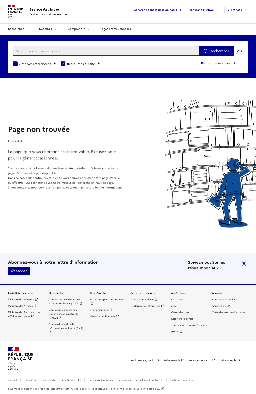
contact (12, 380)
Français (236, 10)
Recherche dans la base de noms (154, 10)
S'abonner (19, 270)
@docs (175, 331)
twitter (244, 264)
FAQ (239, 50)
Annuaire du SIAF (222, 306)
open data (30, 380)
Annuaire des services (224, 299)
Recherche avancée (216, 63)
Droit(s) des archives (142, 299)
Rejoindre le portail (182, 319)
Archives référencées (35, 63)
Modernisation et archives (145, 306)
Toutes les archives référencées (189, 325)
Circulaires (177, 299)
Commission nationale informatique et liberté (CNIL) (66, 326)
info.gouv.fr (172, 360)
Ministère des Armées (20, 306)
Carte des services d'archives (228, 312)
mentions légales (71, 380)
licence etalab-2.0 (150, 389)
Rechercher (16, 29)
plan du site (49, 380)
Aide (174, 306)
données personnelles (100, 380)
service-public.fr (200, 360)
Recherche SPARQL (201, 10)
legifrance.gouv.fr (142, 360)
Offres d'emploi (180, 312)
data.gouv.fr (228, 360)
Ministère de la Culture (21, 299)
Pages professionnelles (115, 29)
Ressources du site (81, 63)
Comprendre (76, 29)
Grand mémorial (99, 310)
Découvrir (45, 29)
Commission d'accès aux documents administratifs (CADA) (63, 314)
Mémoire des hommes (102, 316)
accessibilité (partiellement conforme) (141, 380)
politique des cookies (182, 380)
